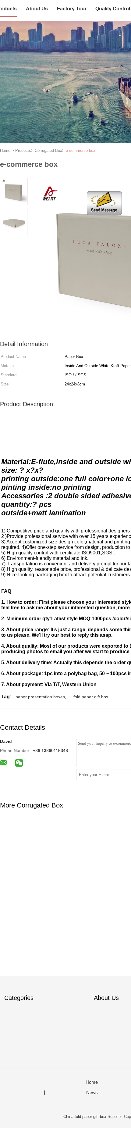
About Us (37, 8)
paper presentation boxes (40, 696)
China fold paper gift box (84, 1116)
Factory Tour (72, 8)
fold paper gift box (90, 696)
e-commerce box (80, 150)
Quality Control (112, 8)
